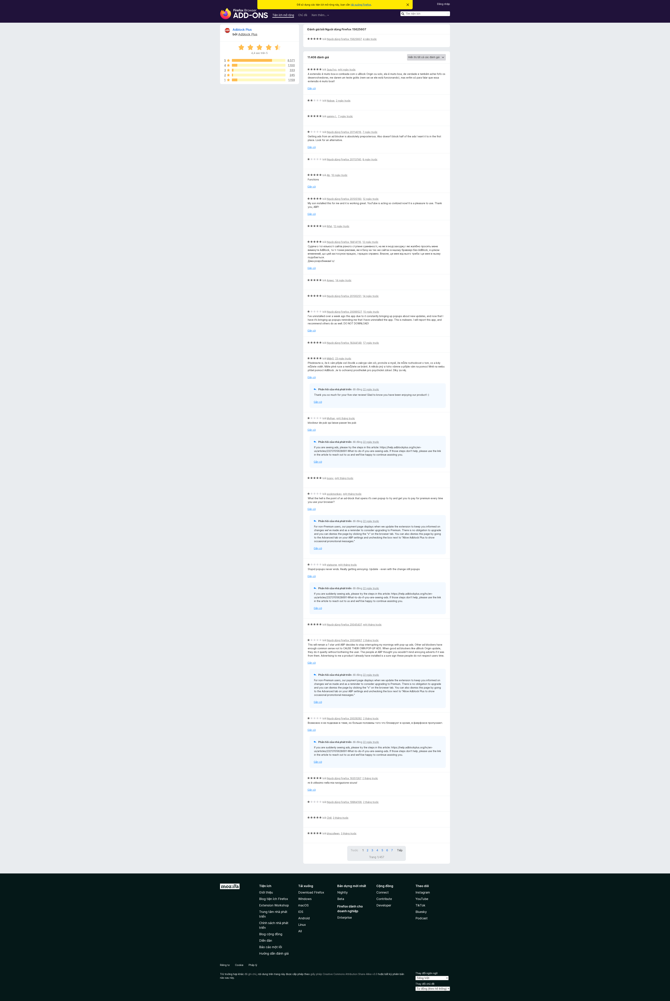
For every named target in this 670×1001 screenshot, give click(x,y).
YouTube (421, 899)
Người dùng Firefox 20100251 (344, 296)
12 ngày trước (371, 198)
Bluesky (421, 912)
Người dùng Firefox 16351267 (344, 778)
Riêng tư (225, 964)
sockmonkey (334, 493)
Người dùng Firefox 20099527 (344, 311)
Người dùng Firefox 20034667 (344, 640)
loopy (330, 478)
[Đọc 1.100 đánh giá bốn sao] (258, 65)
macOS (303, 905)
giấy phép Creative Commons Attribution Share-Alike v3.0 (343, 974)
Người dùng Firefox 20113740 (344, 159)
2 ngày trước (343, 100)
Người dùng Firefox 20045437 (344, 624)
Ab (328, 175)
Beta (340, 899)
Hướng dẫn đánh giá (274, 953)
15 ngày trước (371, 311)
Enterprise (344, 917)
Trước (354, 850)
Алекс (330, 280)
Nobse (330, 100)
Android (304, 918)
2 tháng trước (371, 640)
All (300, 931)
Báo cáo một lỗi (270, 947)
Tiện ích (265, 886)
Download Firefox (311, 892)
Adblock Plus (242, 29)
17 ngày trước (371, 342)
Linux (302, 924)
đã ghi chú (250, 974)
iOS (300, 912)
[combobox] (425, 13)
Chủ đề (302, 15)
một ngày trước (347, 69)
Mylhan (331, 418)
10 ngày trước (339, 175)
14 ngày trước (343, 280)
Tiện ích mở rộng (283, 15)
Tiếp (400, 850)
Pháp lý (253, 964)
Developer (383, 905)
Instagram (422, 892)
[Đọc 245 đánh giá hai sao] (258, 75)
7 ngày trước (345, 116)
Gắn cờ (311, 88)
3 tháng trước (340, 817)
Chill (329, 817)
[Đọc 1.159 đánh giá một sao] (258, 80)
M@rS (330, 358)
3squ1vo (332, 69)
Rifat (329, 226)
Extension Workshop (274, 905)
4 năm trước (370, 39)
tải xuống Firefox (361, 4)
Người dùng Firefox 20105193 (344, 198)
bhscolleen (333, 833)
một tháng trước (345, 418)
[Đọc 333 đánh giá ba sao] (258, 70)
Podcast (421, 918)
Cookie (239, 964)
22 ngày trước (371, 389)
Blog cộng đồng (270, 934)
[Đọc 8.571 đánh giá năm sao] (258, 60)
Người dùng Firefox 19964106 (344, 802)
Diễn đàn (265, 940)
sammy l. (332, 116)
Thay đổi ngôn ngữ (426, 973)
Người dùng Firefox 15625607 (344, 39)
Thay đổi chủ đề (424, 983)
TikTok (420, 905)
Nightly (342, 892)
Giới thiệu (266, 892)
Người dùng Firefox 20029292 (344, 718)
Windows (305, 899)
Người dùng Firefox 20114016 (344, 132)
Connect (382, 892)
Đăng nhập (443, 3)
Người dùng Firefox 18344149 (344, 342)
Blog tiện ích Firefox (273, 899)
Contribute (384, 899)
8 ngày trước (370, 159)
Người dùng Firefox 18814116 (344, 241)
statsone (332, 564)
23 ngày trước (343, 358)
